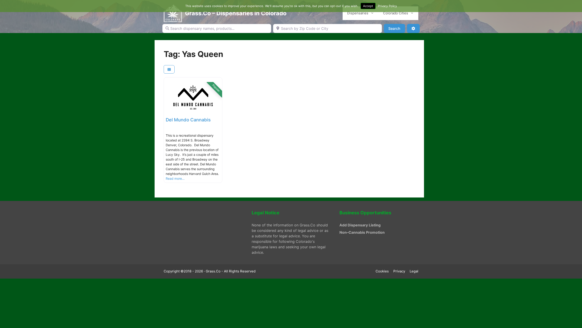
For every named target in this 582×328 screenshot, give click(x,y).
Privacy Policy (387, 6)
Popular (216, 88)
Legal (414, 271)
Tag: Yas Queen (193, 54)
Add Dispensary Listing (360, 225)
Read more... (175, 178)
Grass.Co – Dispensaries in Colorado (235, 13)
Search (396, 28)
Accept (368, 6)
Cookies (382, 271)
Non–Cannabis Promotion (362, 232)
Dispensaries (357, 13)
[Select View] (169, 69)
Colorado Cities (395, 13)
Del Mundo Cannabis (188, 120)
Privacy (399, 271)
